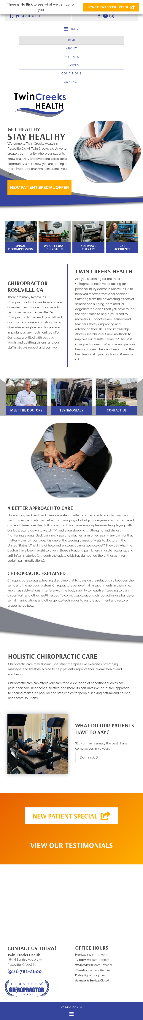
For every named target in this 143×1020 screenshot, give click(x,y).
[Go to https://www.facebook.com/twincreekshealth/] (99, 16)
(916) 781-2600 (28, 16)
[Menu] (71, 1014)
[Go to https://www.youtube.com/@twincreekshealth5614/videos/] (105, 16)
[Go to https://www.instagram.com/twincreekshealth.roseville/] (111, 16)
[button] (39, 187)
